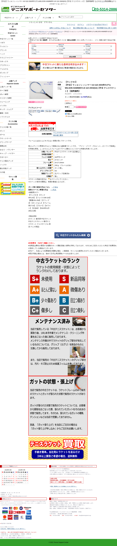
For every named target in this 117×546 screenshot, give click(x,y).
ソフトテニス (5, 117)
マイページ (71, 24)
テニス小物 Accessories (13, 122)
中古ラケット (43, 31)
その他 (2, 172)
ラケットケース (6, 138)
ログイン (80, 24)
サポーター (4, 157)
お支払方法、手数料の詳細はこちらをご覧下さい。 (13, 528)
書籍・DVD (4, 113)
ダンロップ (4, 73)
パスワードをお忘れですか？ (97, 24)
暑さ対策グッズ (6, 168)
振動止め (3, 146)
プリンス (3, 50)
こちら (55, 187)
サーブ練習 (4, 90)
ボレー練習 (4, 94)
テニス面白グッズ (6, 161)
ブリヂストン (5, 65)
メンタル (3, 105)
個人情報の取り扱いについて (84, 28)
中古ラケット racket (13, 34)
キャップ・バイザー (7, 153)
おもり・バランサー (7, 150)
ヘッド (2, 54)
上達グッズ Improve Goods (13, 82)
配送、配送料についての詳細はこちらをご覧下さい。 (64, 486)
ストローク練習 (6, 98)
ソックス (3, 165)
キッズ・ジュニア (6, 109)
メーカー (51, 31)
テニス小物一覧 (6, 127)
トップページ (33, 31)
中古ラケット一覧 (6, 39)
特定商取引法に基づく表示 (107, 28)
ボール (2, 135)
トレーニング (5, 102)
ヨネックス (4, 61)
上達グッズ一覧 (6, 87)
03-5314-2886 (106, 9)
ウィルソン (4, 46)
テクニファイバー (6, 58)
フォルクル (4, 69)
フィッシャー (5, 76)
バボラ (2, 43)
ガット (2, 131)
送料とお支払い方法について (60, 28)
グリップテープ (6, 142)
